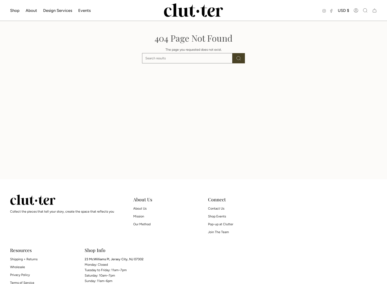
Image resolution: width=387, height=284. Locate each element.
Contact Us (216, 208)
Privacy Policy (20, 275)
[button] (15, 10)
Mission (138, 216)
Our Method (142, 224)
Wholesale (17, 267)
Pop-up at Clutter (220, 224)
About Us (140, 208)
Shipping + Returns (23, 259)
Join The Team (218, 232)
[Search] (238, 58)
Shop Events (217, 216)
